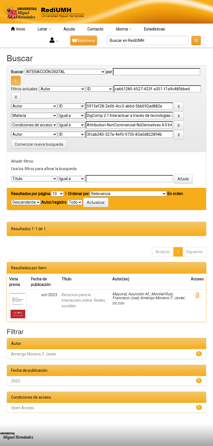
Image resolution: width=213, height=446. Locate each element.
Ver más (118, 303)
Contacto (95, 29)
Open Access (22, 408)
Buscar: (17, 72)
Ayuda (69, 29)
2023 (15, 381)
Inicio (20, 29)
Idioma (122, 29)
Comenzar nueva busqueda (39, 144)
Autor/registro (54, 202)
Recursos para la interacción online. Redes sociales (83, 300)
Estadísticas (154, 29)
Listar (43, 29)
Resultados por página (30, 193)
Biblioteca (86, 40)
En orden (175, 193)
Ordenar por (78, 193)
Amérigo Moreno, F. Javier (33, 354)
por (109, 72)
